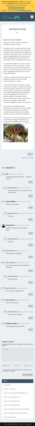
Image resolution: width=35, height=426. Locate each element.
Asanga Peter (10, 225)
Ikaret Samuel (10, 300)
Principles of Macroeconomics (16, 7)
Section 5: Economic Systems (11, 405)
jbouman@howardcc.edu (24, 10)
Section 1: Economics (9, 389)
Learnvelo (11, 3)
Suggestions (28, 424)
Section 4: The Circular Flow (11, 401)
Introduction (7, 385)
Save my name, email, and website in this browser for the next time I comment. (17, 370)
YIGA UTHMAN (10, 201)
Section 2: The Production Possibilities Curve (16, 393)
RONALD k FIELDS (11, 323)
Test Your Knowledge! (9, 417)
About (5, 424)
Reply (30, 182)
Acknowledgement (13, 424)
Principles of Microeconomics (16, 8)
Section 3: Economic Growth (11, 397)
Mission (21, 424)
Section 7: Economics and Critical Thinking (15, 413)
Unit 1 (17, 32)
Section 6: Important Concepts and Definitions (16, 409)
